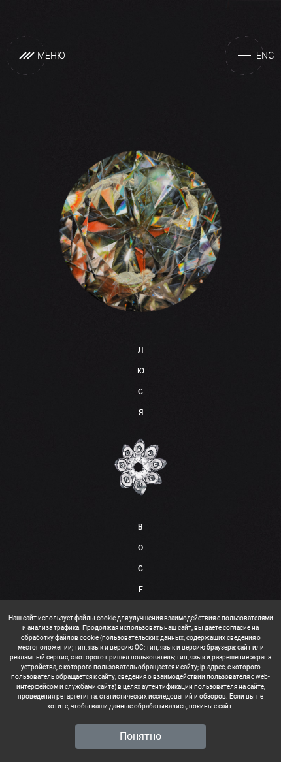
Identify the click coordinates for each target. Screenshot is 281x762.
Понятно (140, 736)
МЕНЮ (51, 55)
